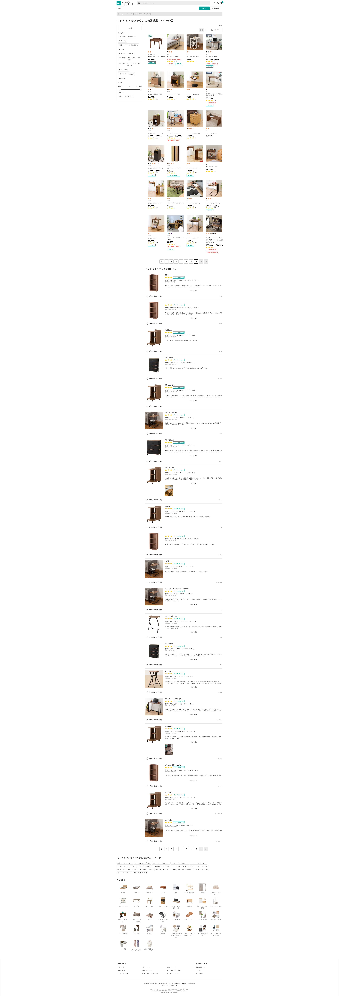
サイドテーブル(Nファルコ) (193, 203)
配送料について (121, 970)
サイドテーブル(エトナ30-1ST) (155, 133)
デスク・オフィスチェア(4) (126, 53)
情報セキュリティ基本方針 (164, 983)
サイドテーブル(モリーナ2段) (155, 94)
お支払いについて (147, 970)
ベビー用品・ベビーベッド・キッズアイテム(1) (129, 64)
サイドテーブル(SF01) (211, 133)
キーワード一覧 (191, 983)
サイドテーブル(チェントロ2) (213, 203)
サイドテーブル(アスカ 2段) (193, 133)
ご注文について (146, 967)
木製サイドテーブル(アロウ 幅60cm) (156, 56)
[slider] (120, 89)
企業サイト (165, 985)
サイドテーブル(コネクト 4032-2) (156, 203)
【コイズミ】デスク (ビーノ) (174, 133)
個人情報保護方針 (176, 983)
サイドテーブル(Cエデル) (193, 94)
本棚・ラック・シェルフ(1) (126, 74)
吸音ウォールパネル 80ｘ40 (174, 168)
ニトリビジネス (128, 96)
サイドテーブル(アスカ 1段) (173, 94)
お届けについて (171, 967)
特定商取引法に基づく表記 (150, 983)
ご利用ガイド (120, 967)
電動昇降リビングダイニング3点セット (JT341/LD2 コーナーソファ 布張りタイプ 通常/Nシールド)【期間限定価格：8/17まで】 (214, 240)
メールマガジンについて (174, 973)
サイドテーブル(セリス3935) (193, 168)
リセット (129, 28)
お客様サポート (200, 967)
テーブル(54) (122, 41)
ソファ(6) (121, 49)
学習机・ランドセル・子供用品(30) (128, 45)
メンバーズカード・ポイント (150, 973)
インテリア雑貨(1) (124, 69)
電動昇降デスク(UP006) (211, 56)
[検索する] (139, 3)
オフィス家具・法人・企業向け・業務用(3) (129, 58)
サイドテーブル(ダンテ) (211, 166)
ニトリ (120, 96)
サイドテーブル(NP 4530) (193, 56)
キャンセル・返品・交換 (174, 970)
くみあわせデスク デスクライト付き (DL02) (175, 238)
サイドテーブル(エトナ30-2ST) (155, 168)
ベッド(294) (122, 36)
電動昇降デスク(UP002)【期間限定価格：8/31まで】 (214, 94)
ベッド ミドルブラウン (137, 14)
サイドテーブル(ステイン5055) (194, 238)
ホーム (120, 14)
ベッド (126, 14)
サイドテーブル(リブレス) (154, 238)
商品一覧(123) (131, 36)
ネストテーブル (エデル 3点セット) (175, 203)
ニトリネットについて (123, 973)
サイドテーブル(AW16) (172, 56)
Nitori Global (174, 985)
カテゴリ (120, 8)
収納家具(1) (122, 78)
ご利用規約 (183, 983)
